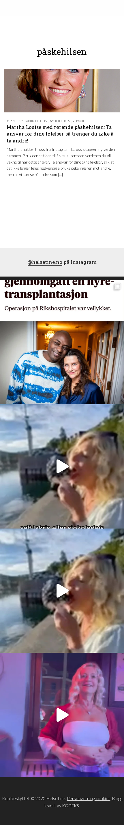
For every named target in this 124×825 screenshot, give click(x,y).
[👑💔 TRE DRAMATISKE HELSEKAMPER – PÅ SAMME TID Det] (62, 342)
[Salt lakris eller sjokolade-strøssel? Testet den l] (62, 466)
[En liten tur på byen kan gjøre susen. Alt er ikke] (62, 715)
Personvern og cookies (88, 798)
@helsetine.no (45, 262)
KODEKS (70, 805)
